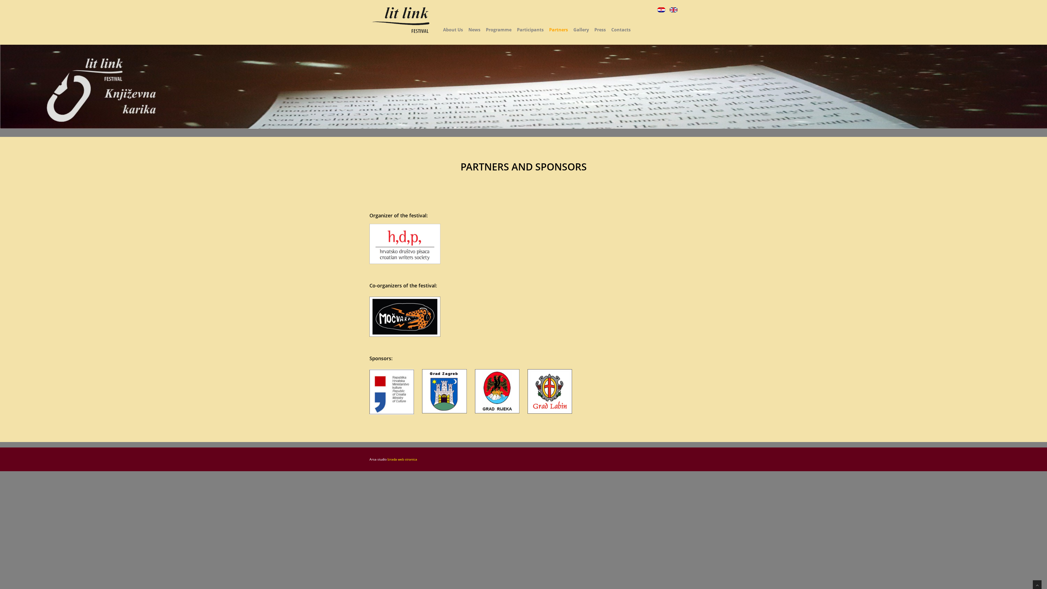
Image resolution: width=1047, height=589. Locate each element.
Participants (530, 30)
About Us (453, 30)
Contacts (621, 30)
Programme (499, 30)
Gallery (581, 30)
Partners (558, 30)
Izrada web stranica (402, 459)
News (474, 30)
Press (600, 30)
